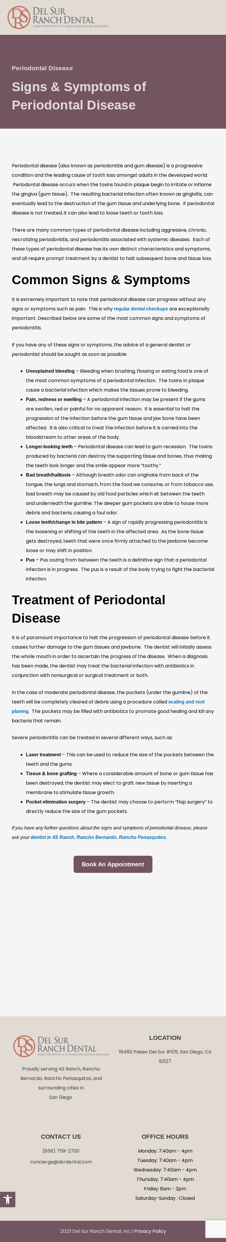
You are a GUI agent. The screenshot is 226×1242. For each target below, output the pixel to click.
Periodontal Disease (42, 68)
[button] (214, 17)
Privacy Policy (150, 1231)
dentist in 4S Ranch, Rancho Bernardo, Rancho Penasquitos (98, 837)
